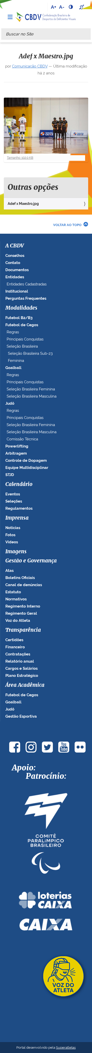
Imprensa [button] (17, 518)
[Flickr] (80, 747)
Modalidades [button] (21, 308)
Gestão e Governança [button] (31, 560)
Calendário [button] (18, 484)
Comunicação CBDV (30, 66)
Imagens (16, 551)
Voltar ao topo (67, 225)
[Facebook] (15, 747)
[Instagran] (31, 747)
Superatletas (66, 1047)
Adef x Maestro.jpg (23, 204)
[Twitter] (47, 747)
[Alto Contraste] (71, 7)
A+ (53, 7)
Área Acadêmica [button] (24, 685)
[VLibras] (82, 7)
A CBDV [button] (14, 245)
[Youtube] (64, 747)
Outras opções (33, 187)
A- (61, 7)
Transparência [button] (23, 630)
